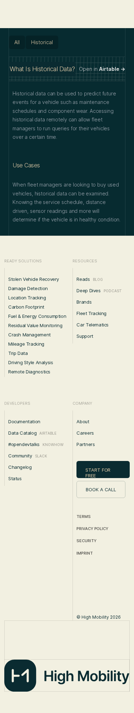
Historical (42, 42)
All (17, 42)
